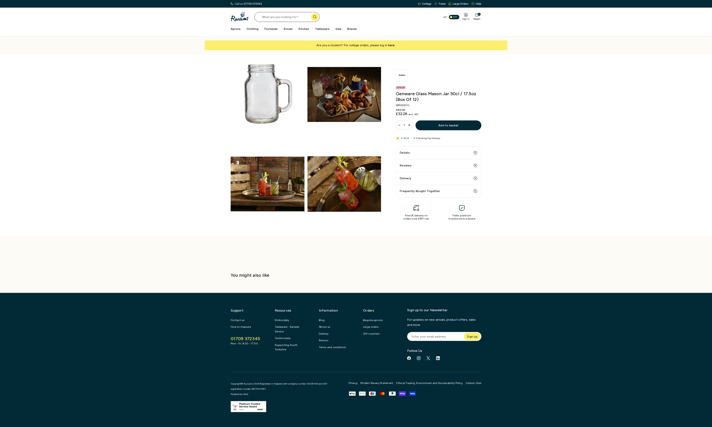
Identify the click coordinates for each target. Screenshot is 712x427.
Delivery (405, 178)
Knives (288, 29)
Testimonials (283, 338)
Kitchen (304, 29)
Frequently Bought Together (420, 191)
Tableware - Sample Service (287, 329)
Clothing (252, 29)
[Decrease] (399, 125)
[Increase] (409, 125)
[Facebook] (409, 358)
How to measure (241, 326)
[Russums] (239, 17)
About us (324, 326)
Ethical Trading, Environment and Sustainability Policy (429, 383)
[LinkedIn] (438, 358)
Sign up (472, 336)
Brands (352, 29)
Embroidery (282, 320)
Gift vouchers (371, 333)
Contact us (238, 320)
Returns (323, 340)
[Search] (315, 17)
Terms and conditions (332, 347)
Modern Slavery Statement (376, 383)
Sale (338, 29)
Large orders (371, 326)
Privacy (353, 383)
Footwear (271, 29)
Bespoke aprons (373, 320)
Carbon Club (473, 383)
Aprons (235, 29)
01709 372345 (253, 3)
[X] (428, 358)
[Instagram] (419, 358)
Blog (321, 320)
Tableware (322, 29)
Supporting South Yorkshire (286, 347)
